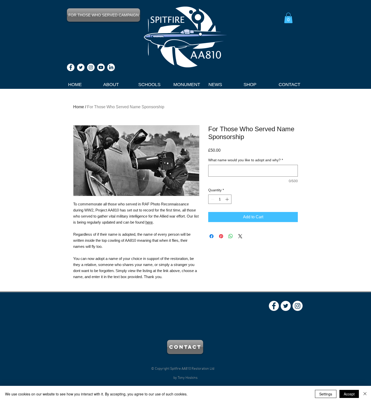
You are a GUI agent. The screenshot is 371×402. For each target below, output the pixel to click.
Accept (349, 393)
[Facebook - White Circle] (70, 67)
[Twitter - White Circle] (81, 67)
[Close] (365, 394)
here (149, 222)
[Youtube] (101, 67)
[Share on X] (240, 236)
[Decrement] (212, 199)
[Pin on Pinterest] (221, 236)
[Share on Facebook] (211, 236)
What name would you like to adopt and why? (245, 160)
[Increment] (227, 199)
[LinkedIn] (111, 67)
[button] (288, 18)
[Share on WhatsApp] (231, 236)
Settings (325, 393)
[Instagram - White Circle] (91, 67)
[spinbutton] (219, 199)
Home (78, 107)
